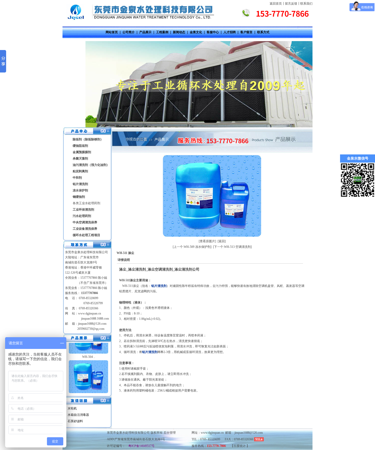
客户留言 (246, 32)
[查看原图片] (207, 241)
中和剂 (77, 177)
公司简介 (128, 32)
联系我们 (306, 3)
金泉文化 (196, 32)
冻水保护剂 (80, 190)
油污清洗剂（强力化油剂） (91, 165)
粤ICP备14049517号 (140, 446)
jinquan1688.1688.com (94, 318)
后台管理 (170, 432)
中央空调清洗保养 (85, 222)
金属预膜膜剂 (82, 152)
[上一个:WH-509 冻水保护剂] (192, 247)
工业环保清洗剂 (83, 209)
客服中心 (213, 32)
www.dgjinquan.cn (89, 313)
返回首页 (276, 3)
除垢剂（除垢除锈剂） (88, 139)
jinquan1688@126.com (92, 323)
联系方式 (263, 32)
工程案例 (162, 32)
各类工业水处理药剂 (86, 203)
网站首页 (112, 32)
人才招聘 (229, 32)
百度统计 (239, 446)
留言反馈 (291, 3)
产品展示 (145, 32)
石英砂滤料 (75, 421)
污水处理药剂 (82, 216)
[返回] (222, 241)
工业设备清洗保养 (85, 228)
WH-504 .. (88, 346)
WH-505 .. (88, 386)
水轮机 (72, 408)
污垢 (153, 291)
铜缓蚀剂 (79, 197)
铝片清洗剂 (80, 184)
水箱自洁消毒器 (78, 415)
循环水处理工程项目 (86, 235)
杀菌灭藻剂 (80, 158)
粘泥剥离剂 (80, 171)
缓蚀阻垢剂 (80, 146)
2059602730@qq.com (90, 329)
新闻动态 (179, 32)
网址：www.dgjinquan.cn (208, 432)
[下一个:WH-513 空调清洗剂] (232, 247)
